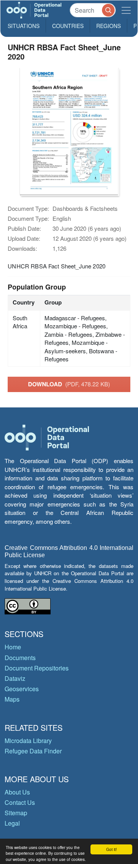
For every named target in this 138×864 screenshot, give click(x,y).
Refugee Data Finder (33, 750)
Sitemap (16, 812)
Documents (20, 657)
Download (69, 384)
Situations (23, 26)
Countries (68, 26)
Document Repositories (37, 668)
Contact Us (20, 802)
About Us (17, 792)
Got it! (111, 849)
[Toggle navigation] (126, 10)
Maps (12, 699)
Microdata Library (28, 740)
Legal (12, 823)
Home (13, 646)
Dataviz (15, 678)
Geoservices (22, 688)
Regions (108, 26)
